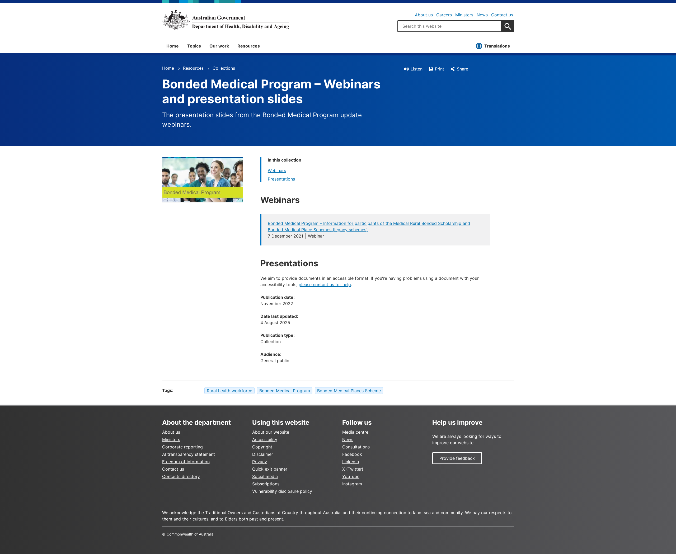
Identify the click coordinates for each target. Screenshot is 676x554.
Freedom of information (186, 461)
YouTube (350, 476)
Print (439, 69)
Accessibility (264, 439)
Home (172, 46)
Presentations (281, 179)
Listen (416, 69)
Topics (194, 46)
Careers (444, 14)
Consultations (356, 446)
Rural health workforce (229, 390)
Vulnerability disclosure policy (282, 491)
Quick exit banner (269, 469)
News (482, 14)
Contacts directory (181, 476)
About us (424, 14)
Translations (497, 46)
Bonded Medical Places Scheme (349, 390)
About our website (270, 432)
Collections (224, 68)
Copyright (262, 446)
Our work (219, 46)
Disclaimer (262, 454)
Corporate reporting (182, 446)
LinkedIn (350, 461)
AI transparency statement (188, 454)
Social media (265, 476)
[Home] (225, 20)
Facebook (352, 454)
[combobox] (449, 26)
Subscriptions (265, 483)
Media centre (355, 432)
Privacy (259, 461)
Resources (248, 46)
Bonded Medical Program (284, 390)
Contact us (502, 14)
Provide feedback (457, 458)
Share (462, 69)
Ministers (464, 14)
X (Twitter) (352, 469)
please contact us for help (325, 284)
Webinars (277, 170)
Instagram (352, 483)
